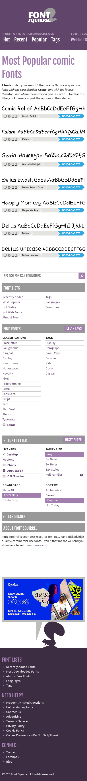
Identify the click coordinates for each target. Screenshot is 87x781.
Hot (6, 40)
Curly (49, 369)
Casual (50, 374)
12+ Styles (52, 470)
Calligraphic (10, 348)
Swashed (52, 358)
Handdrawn (10, 363)
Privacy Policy (15, 726)
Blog (9, 762)
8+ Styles (52, 465)
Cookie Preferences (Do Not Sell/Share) (32, 735)
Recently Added (12, 297)
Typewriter (9, 420)
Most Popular (11, 302)
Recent (20, 40)
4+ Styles (52, 459)
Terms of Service (17, 721)
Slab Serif (8, 409)
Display (7, 358)
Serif (5, 404)
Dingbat (7, 353)
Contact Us (13, 712)
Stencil (6, 414)
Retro (6, 389)
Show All (8, 490)
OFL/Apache (13, 476)
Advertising (13, 717)
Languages (53, 302)
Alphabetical (54, 490)
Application (12, 471)
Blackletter (9, 343)
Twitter (10, 752)
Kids (48, 363)
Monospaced (10, 369)
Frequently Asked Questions (25, 703)
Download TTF (71, 116)
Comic (8, 425)
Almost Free (10, 318)
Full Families (54, 475)
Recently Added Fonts (20, 667)
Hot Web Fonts (12, 312)
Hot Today (9, 307)
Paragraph (53, 348)
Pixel (5, 379)
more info (40, 545)
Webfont (8, 460)
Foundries (52, 307)
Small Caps (53, 353)
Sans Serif (8, 394)
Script (6, 399)
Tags (55, 40)
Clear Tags (74, 328)
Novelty (7, 374)
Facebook (12, 757)
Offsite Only (10, 500)
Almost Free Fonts (18, 676)
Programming (11, 384)
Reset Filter (73, 440)
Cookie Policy (15, 731)
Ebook (9, 465)
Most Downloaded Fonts (22, 672)
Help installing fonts (19, 707)
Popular (39, 40)
